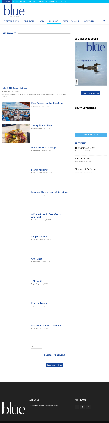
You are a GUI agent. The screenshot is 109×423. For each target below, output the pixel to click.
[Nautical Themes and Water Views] (16, 200)
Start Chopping (39, 169)
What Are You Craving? (43, 147)
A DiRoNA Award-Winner (15, 88)
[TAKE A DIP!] (16, 289)
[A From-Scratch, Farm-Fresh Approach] (16, 222)
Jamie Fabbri (79, 161)
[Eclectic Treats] (16, 311)
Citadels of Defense (85, 169)
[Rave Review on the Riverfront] (16, 111)
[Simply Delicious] (16, 244)
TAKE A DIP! (37, 280)
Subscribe (7, 1)
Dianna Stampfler (36, 128)
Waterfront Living (11, 21)
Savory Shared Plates (42, 125)
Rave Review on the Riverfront (47, 103)
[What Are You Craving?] (16, 155)
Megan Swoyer (35, 106)
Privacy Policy (53, 1)
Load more (35, 347)
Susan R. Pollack (36, 172)
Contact (29, 1)
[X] (68, 1)
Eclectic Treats (39, 303)
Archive (15, 1)
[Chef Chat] (16, 266)
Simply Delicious (40, 236)
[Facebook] (61, 1)
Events (35, 1)
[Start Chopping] (16, 178)
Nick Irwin (78, 151)
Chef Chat (36, 258)
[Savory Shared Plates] (16, 133)
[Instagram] (65, 1)
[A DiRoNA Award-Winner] (36, 61)
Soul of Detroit (82, 158)
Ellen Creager (35, 195)
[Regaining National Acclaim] (16, 333)
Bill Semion (34, 239)
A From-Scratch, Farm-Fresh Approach (46, 215)
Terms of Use (43, 1)
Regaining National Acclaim (46, 325)
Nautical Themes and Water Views (49, 192)
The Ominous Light (85, 147)
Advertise (22, 1)
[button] (104, 21)
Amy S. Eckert (35, 306)
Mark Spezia (6, 91)
